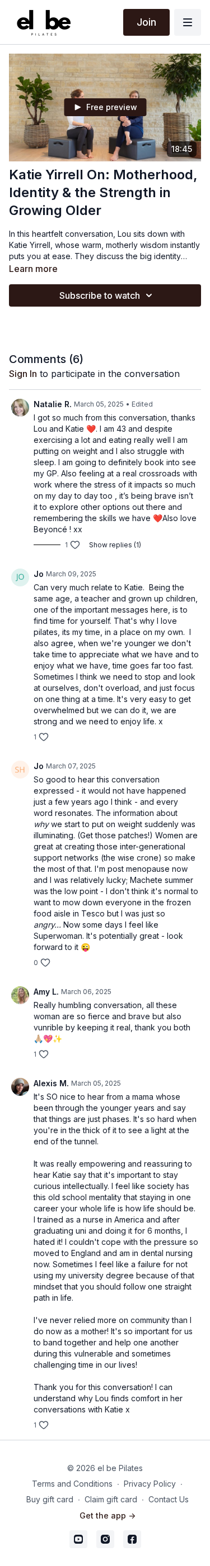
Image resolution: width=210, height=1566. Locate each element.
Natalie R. (53, 404)
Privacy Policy (150, 1483)
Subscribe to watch (99, 295)
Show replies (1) (115, 545)
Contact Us (168, 1499)
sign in (23, 373)
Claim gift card (111, 1499)
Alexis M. (51, 1083)
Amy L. (46, 991)
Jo (39, 574)
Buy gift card (49, 1499)
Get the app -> (108, 1515)
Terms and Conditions (72, 1483)
